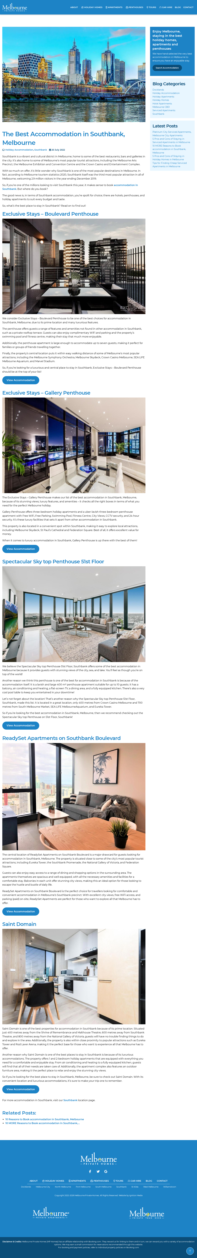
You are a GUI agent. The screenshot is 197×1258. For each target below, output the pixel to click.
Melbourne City (43, 1187)
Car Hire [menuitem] (166, 7)
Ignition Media (136, 1195)
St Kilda (134, 1187)
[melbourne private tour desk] (146, 1213)
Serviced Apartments (164, 110)
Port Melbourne (83, 1187)
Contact (162, 1180)
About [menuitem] (74, 7)
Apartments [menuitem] (114, 7)
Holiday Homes (161, 100)
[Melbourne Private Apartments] (50, 1213)
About (34, 1180)
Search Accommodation (167, 68)
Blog (149, 1180)
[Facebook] (90, 1171)
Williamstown (169, 1187)
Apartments (78, 1180)
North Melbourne (63, 1187)
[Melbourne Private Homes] (14, 7)
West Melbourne (150, 1187)
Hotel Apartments (162, 103)
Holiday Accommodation (19, 149)
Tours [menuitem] (152, 7)
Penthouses (101, 1180)
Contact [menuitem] (188, 7)
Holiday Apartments (163, 96)
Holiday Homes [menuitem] (93, 7)
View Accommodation (21, 380)
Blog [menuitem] (178, 7)
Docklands (158, 89)
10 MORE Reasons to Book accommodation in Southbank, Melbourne (169, 149)
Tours (119, 1180)
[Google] (105, 1171)
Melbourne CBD (161, 107)
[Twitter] (98, 1171)
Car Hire (135, 1180)
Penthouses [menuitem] (135, 7)
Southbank (40, 149)
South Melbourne (103, 1187)
